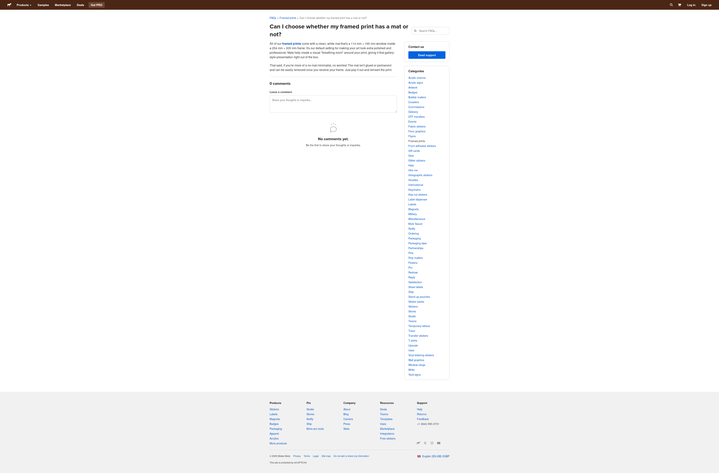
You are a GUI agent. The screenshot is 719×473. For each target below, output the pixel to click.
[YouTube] (438, 443)
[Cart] (679, 5)
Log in (691, 5)
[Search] (671, 5)
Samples (43, 5)
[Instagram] (431, 443)
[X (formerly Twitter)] (425, 443)
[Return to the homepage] (9, 5)
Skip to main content (3, 3)
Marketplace (63, 5)
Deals (80, 5)
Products (23, 5)
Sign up (706, 5)
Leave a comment (281, 92)
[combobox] (430, 30)
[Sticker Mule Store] (418, 443)
